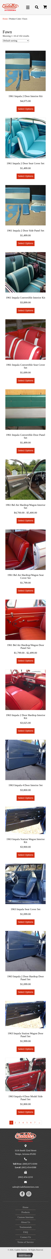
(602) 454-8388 (29, 1167)
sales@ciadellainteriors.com (25, 1187)
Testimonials (25, 1227)
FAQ (25, 1232)
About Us (25, 1222)
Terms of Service (25, 1242)
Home (5, 19)
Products (25, 1212)
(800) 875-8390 (30, 1164)
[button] (45, 7)
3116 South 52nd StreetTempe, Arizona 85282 (25, 1152)
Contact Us (25, 1237)
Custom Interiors (25, 1217)
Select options (25, 109)
